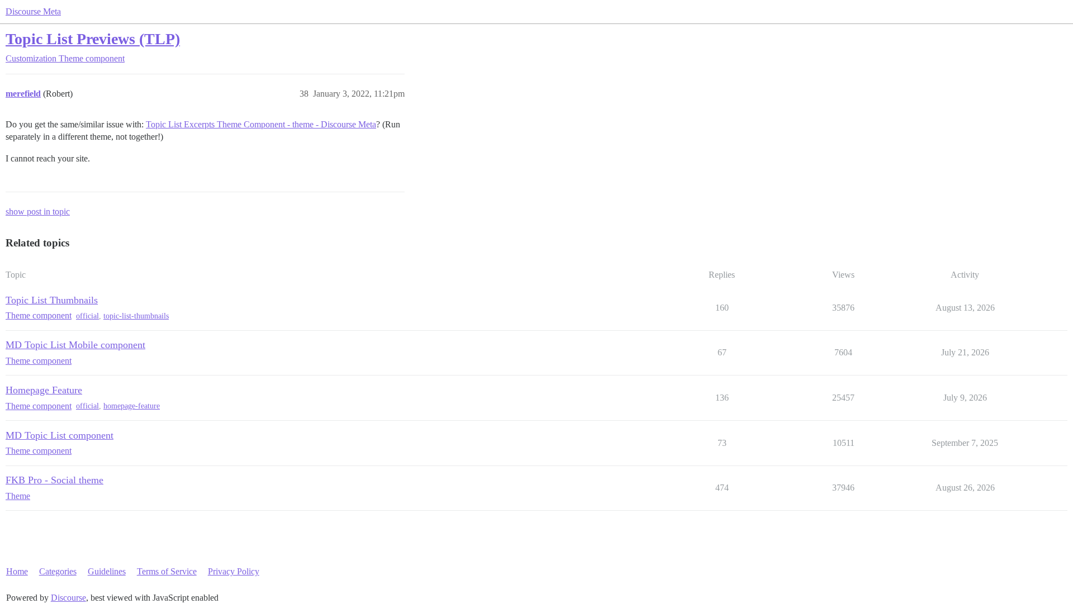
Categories (58, 571)
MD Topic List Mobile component (75, 344)
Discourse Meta (33, 11)
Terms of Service (167, 571)
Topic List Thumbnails (52, 300)
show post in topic (38, 211)
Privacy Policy (233, 571)
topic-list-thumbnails (136, 316)
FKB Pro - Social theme (54, 480)
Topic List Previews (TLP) (93, 38)
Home (17, 571)
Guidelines (107, 571)
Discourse (68, 597)
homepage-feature (131, 406)
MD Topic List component (59, 435)
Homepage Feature (44, 390)
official (87, 316)
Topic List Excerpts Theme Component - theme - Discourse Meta (261, 124)
